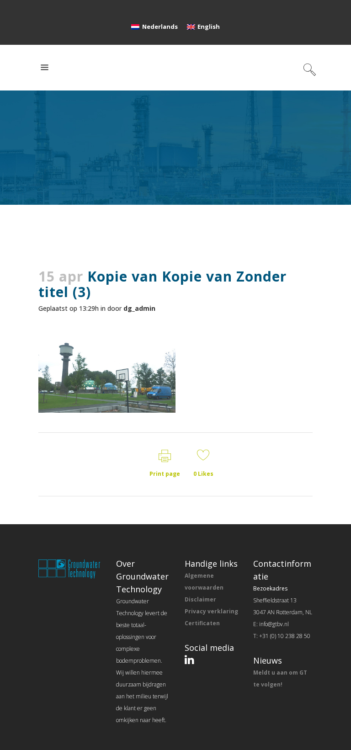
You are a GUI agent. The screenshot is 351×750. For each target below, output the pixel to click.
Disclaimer (200, 599)
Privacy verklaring (211, 611)
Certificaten (202, 623)
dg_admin (139, 308)
